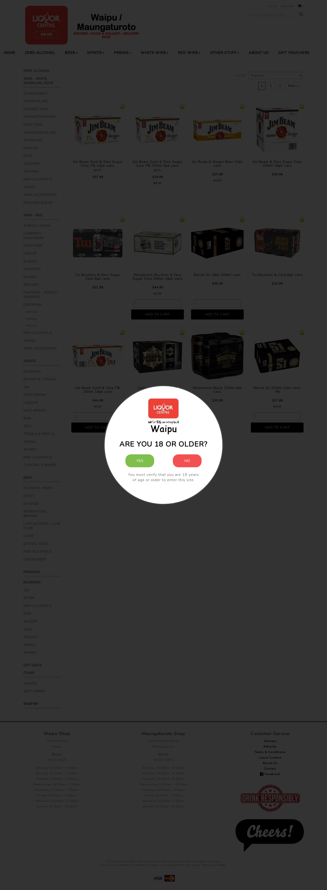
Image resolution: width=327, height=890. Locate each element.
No (187, 460)
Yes (139, 460)
